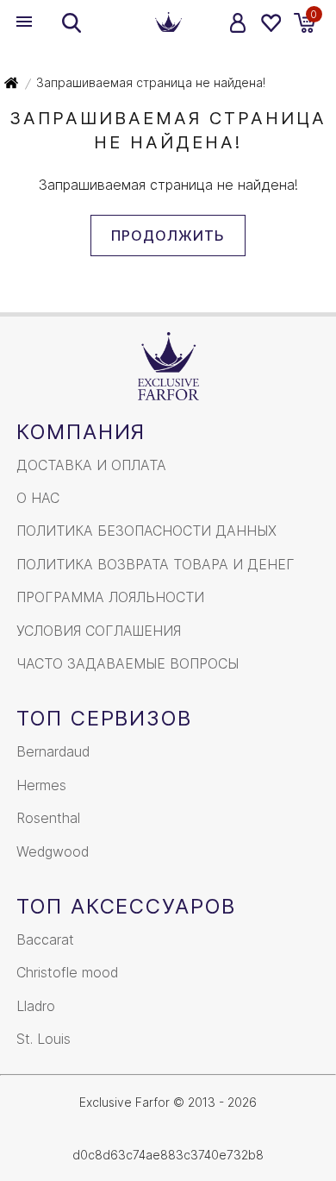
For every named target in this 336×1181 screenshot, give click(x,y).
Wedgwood (52, 851)
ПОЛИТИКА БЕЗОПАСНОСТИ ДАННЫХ (146, 530)
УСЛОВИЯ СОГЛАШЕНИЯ (98, 630)
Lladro (35, 1006)
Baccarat (45, 939)
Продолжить (168, 235)
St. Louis (43, 1038)
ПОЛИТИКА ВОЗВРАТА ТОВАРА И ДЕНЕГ (155, 564)
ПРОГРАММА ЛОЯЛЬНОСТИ (110, 597)
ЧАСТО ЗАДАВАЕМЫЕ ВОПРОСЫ (127, 663)
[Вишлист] (270, 23)
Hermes (41, 785)
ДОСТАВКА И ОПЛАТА (91, 465)
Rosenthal (48, 817)
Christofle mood (67, 972)
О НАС (37, 497)
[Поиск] (71, 23)
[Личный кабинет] (238, 23)
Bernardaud (53, 751)
